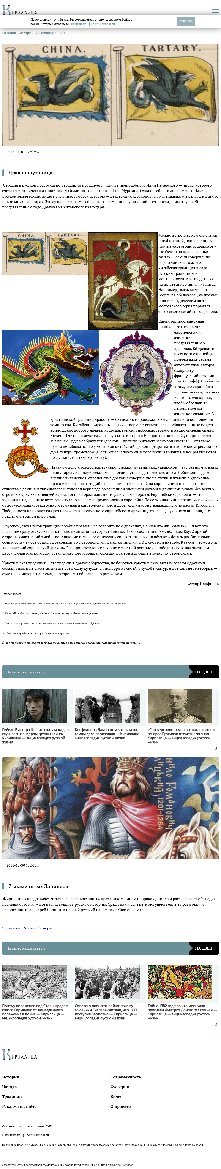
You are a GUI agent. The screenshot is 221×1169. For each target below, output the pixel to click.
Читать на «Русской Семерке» (28, 928)
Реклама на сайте (19, 1106)
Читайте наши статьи (109, 672)
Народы (10, 1086)
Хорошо (186, 21)
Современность (125, 1076)
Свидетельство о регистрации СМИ (27, 1126)
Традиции (12, 1096)
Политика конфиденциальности (25, 1135)
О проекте (120, 1106)
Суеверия (119, 1086)
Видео (116, 1096)
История (10, 1076)
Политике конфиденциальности (91, 24)
